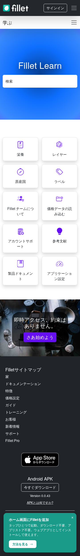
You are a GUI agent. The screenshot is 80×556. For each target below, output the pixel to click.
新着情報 (12, 426)
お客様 (10, 419)
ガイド (10, 405)
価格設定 (12, 397)
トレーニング (16, 412)
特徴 (8, 390)
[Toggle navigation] (74, 8)
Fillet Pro (12, 440)
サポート (12, 433)
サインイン (55, 7)
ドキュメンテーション (23, 383)
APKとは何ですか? (40, 502)
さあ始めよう (40, 337)
